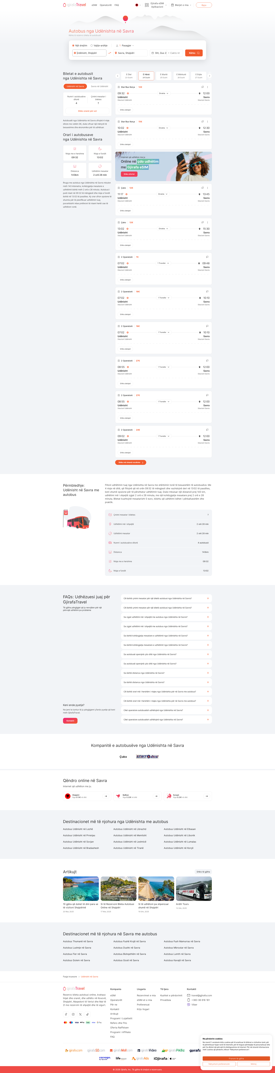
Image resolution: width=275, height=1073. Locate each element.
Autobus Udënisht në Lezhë (78, 829)
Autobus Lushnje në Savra (77, 947)
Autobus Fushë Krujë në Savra (129, 941)
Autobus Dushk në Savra (126, 947)
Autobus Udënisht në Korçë (178, 848)
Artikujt (114, 1013)
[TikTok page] (87, 1014)
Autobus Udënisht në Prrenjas (79, 835)
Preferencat (143, 1004)
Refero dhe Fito (118, 1023)
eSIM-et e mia (144, 1000)
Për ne (113, 1004)
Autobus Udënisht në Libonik (179, 835)
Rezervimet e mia (146, 995)
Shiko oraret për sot (87, 111)
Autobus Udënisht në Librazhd (129, 829)
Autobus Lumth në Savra (177, 954)
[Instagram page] (73, 1014)
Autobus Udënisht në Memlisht (130, 835)
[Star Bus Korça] (147, 757)
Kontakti (70, 720)
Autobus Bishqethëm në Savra (129, 954)
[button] (166, 598)
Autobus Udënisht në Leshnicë (129, 841)
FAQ (117, 5)
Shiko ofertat (129, 174)
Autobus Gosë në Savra (126, 960)
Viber (194, 1004)
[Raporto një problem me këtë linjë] (203, 87)
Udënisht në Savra (75, 86)
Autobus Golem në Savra (76, 960)
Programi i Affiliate (120, 1032)
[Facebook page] (66, 1014)
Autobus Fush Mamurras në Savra (182, 941)
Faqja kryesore (70, 976)
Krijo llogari (143, 1009)
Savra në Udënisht (99, 86)
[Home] (74, 5)
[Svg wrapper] (73, 1050)
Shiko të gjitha (203, 871)
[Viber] (188, 1004)
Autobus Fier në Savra (75, 954)
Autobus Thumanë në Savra (78, 941)
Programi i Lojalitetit (121, 1018)
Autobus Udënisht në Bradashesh (81, 848)
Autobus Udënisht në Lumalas (180, 841)
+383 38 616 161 (200, 1000)
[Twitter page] (80, 1014)
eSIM (94, 5)
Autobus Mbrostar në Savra (179, 947)
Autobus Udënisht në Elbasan (180, 829)
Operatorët (106, 5)
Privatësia (165, 1000)
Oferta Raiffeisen (119, 1027)
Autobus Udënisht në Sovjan (78, 841)
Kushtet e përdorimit (171, 995)
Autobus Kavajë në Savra (177, 960)
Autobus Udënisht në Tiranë (128, 848)
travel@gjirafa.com (201, 995)
